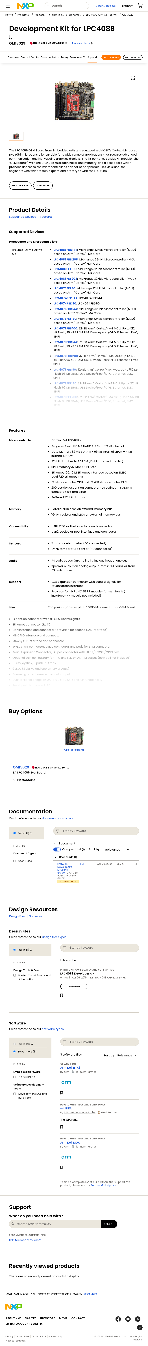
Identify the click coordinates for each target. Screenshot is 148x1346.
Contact (78, 1318)
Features (46, 217)
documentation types (57, 818)
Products (23, 15)
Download (74, 986)
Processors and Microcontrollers (41, 15)
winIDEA (66, 1108)
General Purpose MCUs (75, 15)
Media (63, 1318)
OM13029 (21, 767)
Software (35, 916)
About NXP (13, 1318)
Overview (13, 57)
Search (109, 1224)
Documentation (50, 57)
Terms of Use (22, 1336)
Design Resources (71, 57)
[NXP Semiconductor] (25, 5)
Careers (31, 1318)
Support (92, 57)
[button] (127, 5)
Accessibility (55, 1336)
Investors (47, 1318)
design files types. (54, 937)
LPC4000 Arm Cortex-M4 (102, 15)
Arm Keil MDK (70, 1142)
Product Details (30, 57)
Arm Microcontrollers (58, 15)
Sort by (94, 849)
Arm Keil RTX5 (70, 1068)
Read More (90, 1294)
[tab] (74, 780)
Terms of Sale (38, 1336)
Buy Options (111, 57)
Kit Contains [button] (26, 780)
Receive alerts (81, 43)
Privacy (9, 1336)
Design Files (17, 916)
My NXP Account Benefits (24, 1324)
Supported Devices (22, 217)
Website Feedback (15, 1340)
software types (53, 1029)
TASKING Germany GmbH (79, 1112)
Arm (66, 1072)
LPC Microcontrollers (24, 1240)
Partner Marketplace (103, 1185)
